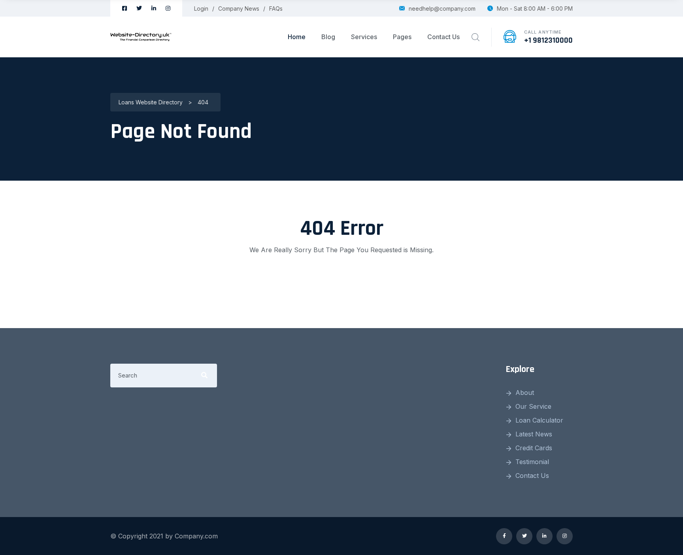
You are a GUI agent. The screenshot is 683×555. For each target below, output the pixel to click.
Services (364, 37)
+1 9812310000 (548, 40)
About (524, 392)
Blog (328, 37)
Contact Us (443, 37)
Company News (238, 8)
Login (201, 8)
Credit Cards (533, 448)
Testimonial (532, 462)
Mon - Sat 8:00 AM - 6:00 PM (535, 8)
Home (297, 37)
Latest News (533, 434)
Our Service (533, 406)
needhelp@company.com (442, 8)
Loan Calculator (539, 420)
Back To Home (341, 281)
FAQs (276, 8)
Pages (402, 37)
